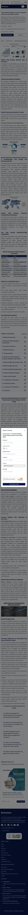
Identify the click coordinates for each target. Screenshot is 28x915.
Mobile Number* (6, 446)
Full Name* (5, 440)
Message (5, 469)
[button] (4, 448)
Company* (5, 457)
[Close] (24, 430)
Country (4, 463)
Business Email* (6, 451)
